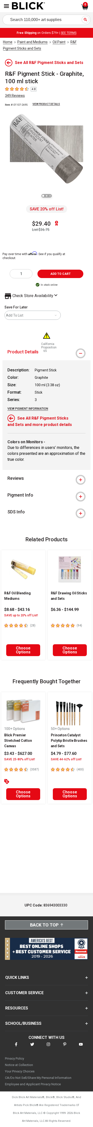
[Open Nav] (6, 6)
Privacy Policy (14, 1058)
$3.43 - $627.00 (18, 753)
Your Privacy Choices (19, 1071)
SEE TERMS (68, 33)
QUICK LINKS (17, 977)
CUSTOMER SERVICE (24, 992)
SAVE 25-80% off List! (19, 759)
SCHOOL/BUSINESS (23, 1023)
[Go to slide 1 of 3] (43, 196)
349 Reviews (15, 96)
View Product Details (46, 104)
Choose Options (23, 650)
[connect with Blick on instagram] (48, 1047)
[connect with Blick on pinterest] (65, 1047)
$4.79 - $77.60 (63, 753)
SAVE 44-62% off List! (66, 759)
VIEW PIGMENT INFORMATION (27, 408)
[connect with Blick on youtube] (81, 1047)
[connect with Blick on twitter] (32, 1047)
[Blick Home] (28, 6)
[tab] (46, 478)
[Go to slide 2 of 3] (46, 196)
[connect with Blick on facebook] (16, 1047)
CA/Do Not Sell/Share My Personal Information (38, 1078)
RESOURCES (16, 1008)
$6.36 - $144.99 (65, 609)
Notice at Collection (19, 1065)
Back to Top (44, 924)
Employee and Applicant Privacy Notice (33, 1084)
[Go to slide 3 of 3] (50, 196)
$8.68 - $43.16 (17, 609)
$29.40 (41, 223)
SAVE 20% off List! (46, 209)
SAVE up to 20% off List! (21, 615)
